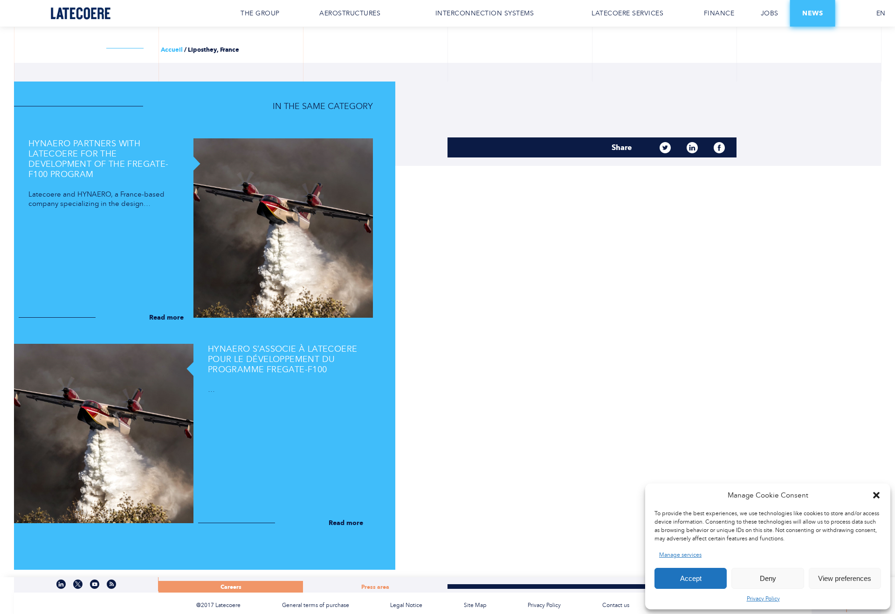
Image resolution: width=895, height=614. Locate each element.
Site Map (475, 605)
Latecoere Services (627, 13)
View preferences (844, 578)
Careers (230, 586)
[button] (876, 495)
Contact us (851, 13)
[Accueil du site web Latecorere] (81, 13)
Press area (375, 586)
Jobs (769, 13)
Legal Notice (406, 605)
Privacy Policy (763, 598)
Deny (768, 578)
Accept (691, 578)
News (812, 13)
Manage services (680, 555)
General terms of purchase (315, 605)
